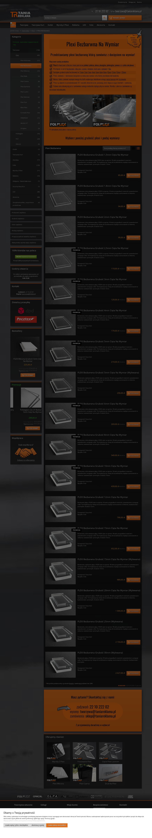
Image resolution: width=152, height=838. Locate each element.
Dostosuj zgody (38, 825)
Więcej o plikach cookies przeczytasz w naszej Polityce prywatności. (24, 820)
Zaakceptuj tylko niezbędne (16, 825)
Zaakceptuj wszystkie (57, 825)
